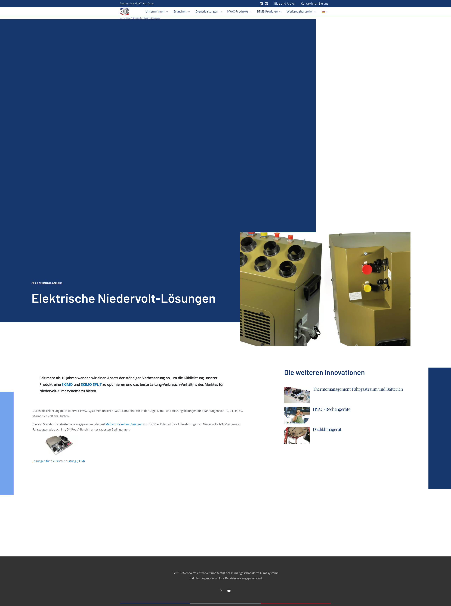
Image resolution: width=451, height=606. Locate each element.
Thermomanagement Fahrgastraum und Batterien (358, 389)
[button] (166, 11)
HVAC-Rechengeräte (331, 409)
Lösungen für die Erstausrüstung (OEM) (58, 461)
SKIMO (67, 384)
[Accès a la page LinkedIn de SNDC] (221, 590)
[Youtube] (266, 3)
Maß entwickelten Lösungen (124, 424)
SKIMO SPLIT (91, 384)
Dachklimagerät (327, 429)
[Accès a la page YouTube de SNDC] (229, 590)
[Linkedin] (261, 3)
